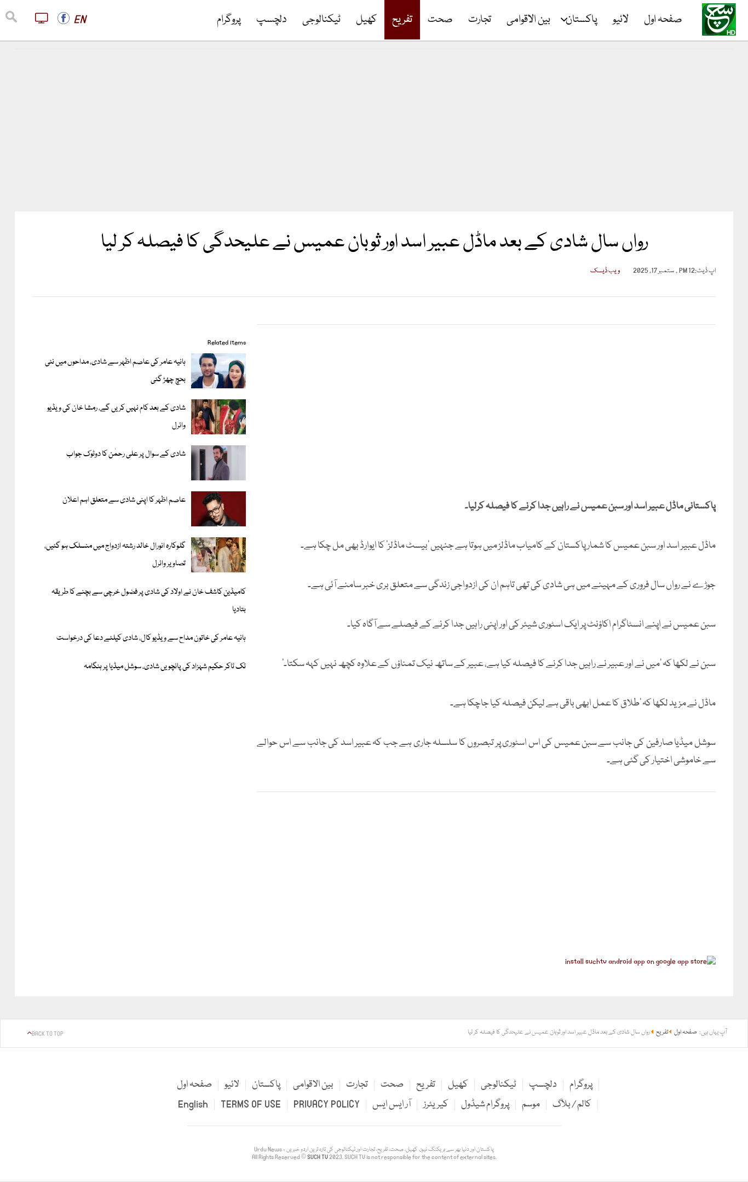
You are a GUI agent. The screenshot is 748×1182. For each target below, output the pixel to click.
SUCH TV (318, 1157)
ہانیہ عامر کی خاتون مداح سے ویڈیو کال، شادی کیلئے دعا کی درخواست (151, 638)
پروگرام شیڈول (485, 1104)
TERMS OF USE (251, 1104)
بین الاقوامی (528, 20)
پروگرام (229, 20)
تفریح (402, 20)
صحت (440, 20)
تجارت (479, 20)
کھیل (366, 20)
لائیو (621, 20)
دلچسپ (271, 20)
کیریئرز (435, 1104)
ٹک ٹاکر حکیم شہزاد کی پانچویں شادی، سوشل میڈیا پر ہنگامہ (165, 667)
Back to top (48, 1034)
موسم (531, 1104)
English (193, 1104)
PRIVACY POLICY (327, 1104)
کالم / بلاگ (572, 1104)
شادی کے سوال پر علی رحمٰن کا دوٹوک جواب (126, 454)
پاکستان (581, 20)
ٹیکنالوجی (321, 20)
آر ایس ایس (391, 1104)
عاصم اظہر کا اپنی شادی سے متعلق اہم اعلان (124, 500)
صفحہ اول (663, 20)
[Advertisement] (374, 130)
